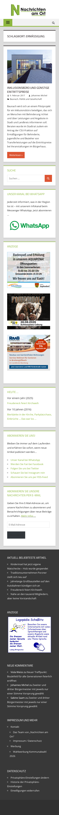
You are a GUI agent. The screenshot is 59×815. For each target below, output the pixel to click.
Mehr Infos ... (28, 516)
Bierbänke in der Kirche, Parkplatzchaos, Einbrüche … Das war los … (29, 416)
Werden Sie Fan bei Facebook (27, 464)
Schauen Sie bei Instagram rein (28, 472)
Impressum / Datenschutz (27, 740)
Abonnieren (16, 535)
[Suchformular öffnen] (53, 23)
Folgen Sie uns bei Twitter (25, 468)
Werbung (16, 746)
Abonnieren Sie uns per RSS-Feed (29, 477)
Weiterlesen (15, 155)
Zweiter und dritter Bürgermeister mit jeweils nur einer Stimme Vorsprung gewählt (27, 689)
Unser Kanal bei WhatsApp (25, 460)
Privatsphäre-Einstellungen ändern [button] (30, 777)
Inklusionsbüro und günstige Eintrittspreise (28, 89)
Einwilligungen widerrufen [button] (25, 790)
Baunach (14, 99)
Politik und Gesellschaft (30, 99)
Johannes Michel (39, 95)
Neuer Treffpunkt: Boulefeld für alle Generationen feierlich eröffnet (29, 676)
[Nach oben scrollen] (54, 810)
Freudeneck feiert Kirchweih (23, 403)
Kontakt (15, 726)
